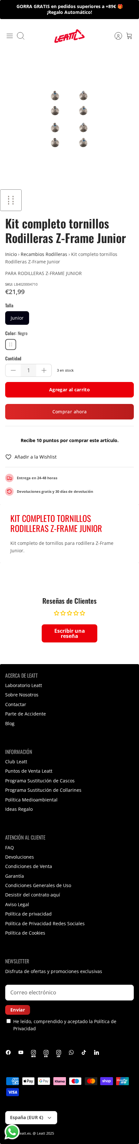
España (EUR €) (26, 1117)
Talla (9, 305)
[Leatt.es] (69, 36)
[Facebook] (8, 1052)
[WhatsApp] (71, 1052)
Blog (10, 723)
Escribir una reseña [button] (69, 633)
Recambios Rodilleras (44, 254)
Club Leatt (16, 761)
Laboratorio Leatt (23, 685)
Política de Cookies (25, 933)
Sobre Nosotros (21, 695)
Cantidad (13, 358)
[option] (69, 119)
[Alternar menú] (10, 36)
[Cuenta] (115, 36)
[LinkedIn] (96, 1052)
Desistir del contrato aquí (32, 895)
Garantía (14, 876)
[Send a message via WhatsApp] (12, 1132)
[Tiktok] (84, 1052)
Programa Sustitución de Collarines (43, 790)
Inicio (11, 254)
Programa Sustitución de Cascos (40, 781)
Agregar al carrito (69, 390)
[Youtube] (21, 1052)
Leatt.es (24, 1133)
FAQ (9, 847)
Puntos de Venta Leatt (28, 771)
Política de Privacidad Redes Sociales (45, 923)
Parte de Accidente (25, 714)
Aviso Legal (17, 904)
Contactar (15, 704)
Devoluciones (19, 857)
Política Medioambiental (31, 800)
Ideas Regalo (19, 809)
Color (16, 333)
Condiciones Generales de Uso (38, 885)
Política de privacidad (28, 914)
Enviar (17, 1010)
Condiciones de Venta (28, 866)
